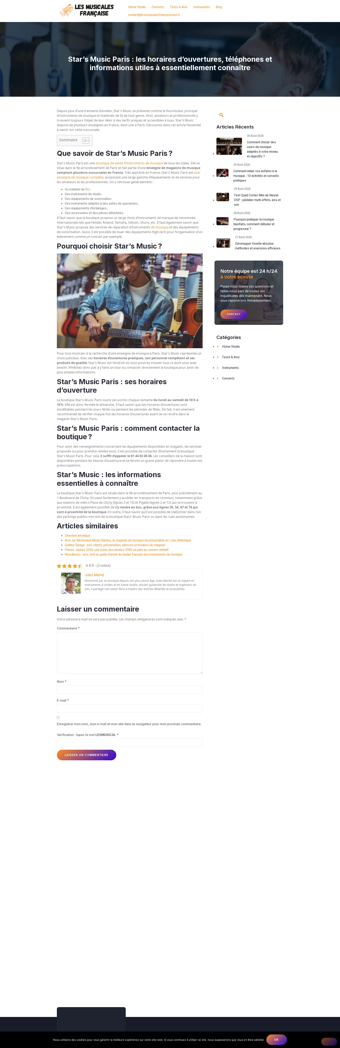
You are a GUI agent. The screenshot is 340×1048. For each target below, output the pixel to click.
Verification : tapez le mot (87, 735)
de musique (159, 227)
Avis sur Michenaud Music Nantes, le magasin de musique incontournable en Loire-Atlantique (128, 540)
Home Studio (137, 7)
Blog (219, 7)
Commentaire (68, 628)
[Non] (329, 1042)
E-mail (63, 700)
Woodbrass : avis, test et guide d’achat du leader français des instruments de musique (123, 554)
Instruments (201, 7)
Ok (276, 1039)
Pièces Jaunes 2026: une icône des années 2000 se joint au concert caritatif (117, 549)
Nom (62, 681)
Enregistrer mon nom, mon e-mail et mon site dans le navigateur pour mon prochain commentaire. (129, 724)
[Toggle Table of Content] (83, 140)
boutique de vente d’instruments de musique (129, 163)
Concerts (158, 7)
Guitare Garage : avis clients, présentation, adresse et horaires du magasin (115, 545)
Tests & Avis (179, 7)
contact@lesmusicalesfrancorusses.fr (154, 15)
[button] (233, 314)
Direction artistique (77, 535)
